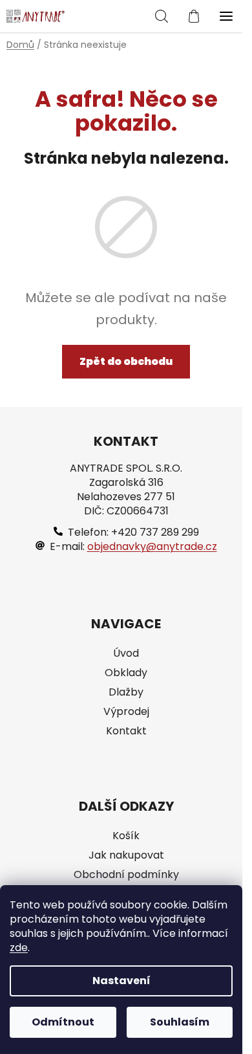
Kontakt (126, 731)
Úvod (126, 653)
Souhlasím (179, 1022)
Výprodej (126, 712)
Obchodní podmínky (126, 875)
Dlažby (126, 692)
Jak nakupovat (126, 855)
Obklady (126, 673)
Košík (126, 836)
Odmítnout (63, 1022)
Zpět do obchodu (126, 361)
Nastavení (121, 980)
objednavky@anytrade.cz (152, 547)
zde (19, 947)
